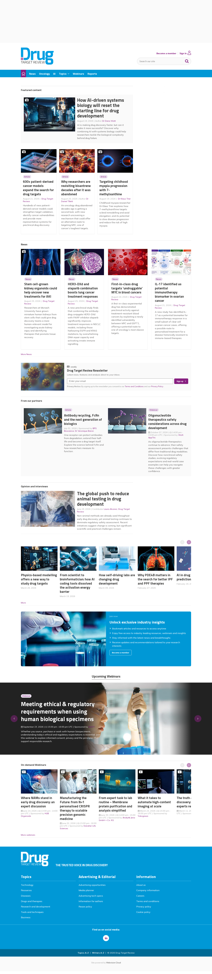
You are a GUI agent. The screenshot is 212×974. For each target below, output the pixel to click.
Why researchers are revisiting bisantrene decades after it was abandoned (76, 187)
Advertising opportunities (92, 884)
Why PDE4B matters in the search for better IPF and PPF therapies (155, 579)
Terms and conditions (147, 901)
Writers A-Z (98, 953)
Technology (27, 884)
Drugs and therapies (31, 901)
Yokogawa (143, 816)
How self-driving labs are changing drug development (117, 579)
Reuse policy (85, 906)
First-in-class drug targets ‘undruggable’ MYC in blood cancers (127, 288)
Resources (26, 890)
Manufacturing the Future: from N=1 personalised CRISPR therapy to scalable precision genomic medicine (75, 808)
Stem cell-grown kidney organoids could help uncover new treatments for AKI (40, 290)
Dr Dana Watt (109, 121)
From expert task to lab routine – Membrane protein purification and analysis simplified (115, 804)
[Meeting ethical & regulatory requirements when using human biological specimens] (102, 749)
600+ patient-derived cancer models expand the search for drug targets (38, 187)
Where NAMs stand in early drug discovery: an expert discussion (38, 802)
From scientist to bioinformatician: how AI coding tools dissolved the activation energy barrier (77, 583)
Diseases (26, 895)
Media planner (86, 890)
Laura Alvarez (110, 509)
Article (27, 176)
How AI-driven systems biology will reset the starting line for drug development (100, 107)
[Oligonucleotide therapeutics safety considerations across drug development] (108, 749)
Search (187, 60)
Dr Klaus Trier (124, 198)
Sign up (180, 381)
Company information (148, 890)
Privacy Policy (157, 386)
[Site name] (37, 63)
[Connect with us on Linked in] (106, 938)
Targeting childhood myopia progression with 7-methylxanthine (113, 187)
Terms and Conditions (134, 386)
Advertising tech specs (91, 895)
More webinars (28, 835)
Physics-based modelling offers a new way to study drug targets (39, 579)
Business (25, 917)
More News (26, 354)
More (23, 602)
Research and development (35, 906)
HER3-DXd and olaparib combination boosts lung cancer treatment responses (83, 290)
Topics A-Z (83, 953)
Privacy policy (143, 906)
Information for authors (91, 901)
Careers (140, 895)
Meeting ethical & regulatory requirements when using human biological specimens (58, 711)
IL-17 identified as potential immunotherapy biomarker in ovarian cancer (169, 292)
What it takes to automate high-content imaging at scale (154, 802)
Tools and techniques (32, 912)
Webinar (153, 410)
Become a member (166, 53)
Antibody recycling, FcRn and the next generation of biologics (83, 419)
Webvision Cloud (113, 962)
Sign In (183, 53)
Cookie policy (143, 912)
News (28, 279)
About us (141, 884)
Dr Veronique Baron (84, 431)
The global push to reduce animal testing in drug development (103, 499)
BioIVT (92, 727)
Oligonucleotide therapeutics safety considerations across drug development (167, 421)
